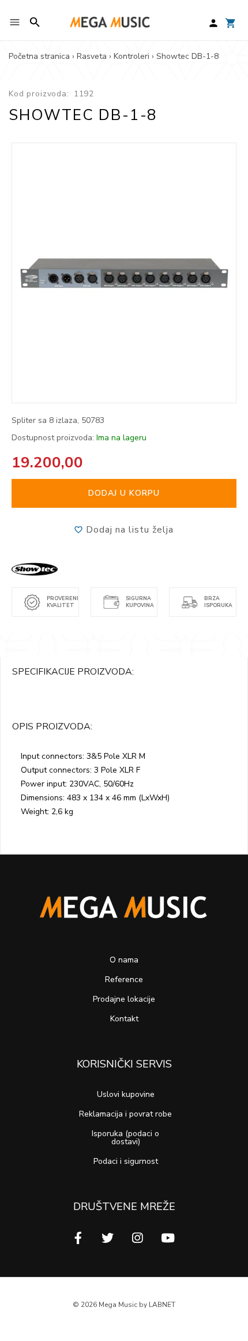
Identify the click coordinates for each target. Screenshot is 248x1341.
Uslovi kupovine (126, 1094)
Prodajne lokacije (124, 999)
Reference (124, 979)
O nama (124, 959)
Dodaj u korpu (124, 493)
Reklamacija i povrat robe (125, 1113)
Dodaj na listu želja (128, 529)
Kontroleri (131, 56)
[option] (124, 273)
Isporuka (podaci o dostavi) (125, 1137)
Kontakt (124, 1018)
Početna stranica (39, 56)
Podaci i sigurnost (125, 1161)
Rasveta (92, 56)
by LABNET (157, 1304)
